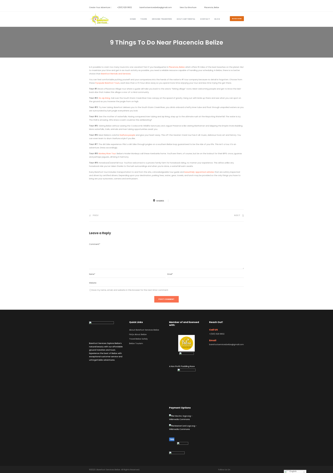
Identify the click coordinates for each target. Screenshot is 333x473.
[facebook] (235, 7)
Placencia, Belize (211, 7)
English (293, 471)
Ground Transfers (162, 19)
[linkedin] (239, 7)
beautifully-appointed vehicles (199, 172)
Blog (217, 19)
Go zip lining (104, 98)
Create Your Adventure (99, 7)
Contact (205, 19)
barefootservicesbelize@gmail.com (156, 7)
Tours (143, 19)
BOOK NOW (237, 19)
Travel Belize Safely (138, 338)
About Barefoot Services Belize (144, 329)
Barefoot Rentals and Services (116, 73)
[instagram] (243, 7)
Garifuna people (127, 135)
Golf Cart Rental (186, 19)
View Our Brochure (188, 7)
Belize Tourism (136, 343)
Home (133, 19)
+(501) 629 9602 (124, 7)
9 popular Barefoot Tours (107, 83)
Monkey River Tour (107, 153)
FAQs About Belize (138, 334)
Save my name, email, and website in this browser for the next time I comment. (130, 290)
